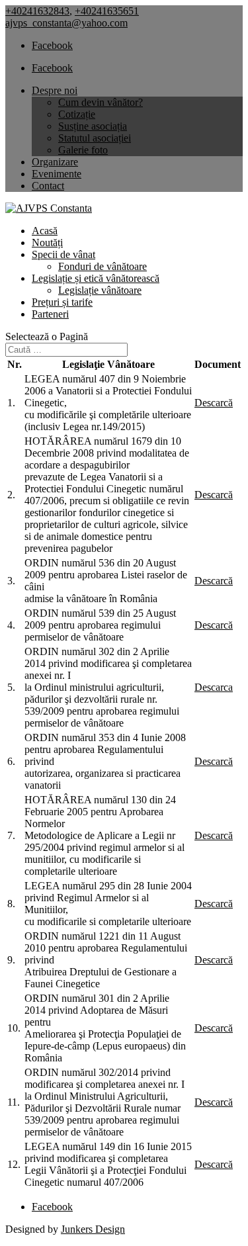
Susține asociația (92, 126)
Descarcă (213, 402)
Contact (48, 185)
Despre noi (54, 90)
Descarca (213, 687)
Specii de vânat (63, 254)
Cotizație (76, 114)
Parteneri (50, 314)
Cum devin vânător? (100, 102)
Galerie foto (83, 150)
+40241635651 (107, 11)
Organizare (55, 161)
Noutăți (47, 242)
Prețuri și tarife (62, 302)
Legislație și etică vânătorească (95, 278)
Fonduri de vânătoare (102, 266)
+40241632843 (37, 11)
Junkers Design (93, 1229)
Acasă (45, 230)
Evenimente (56, 173)
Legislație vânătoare (100, 290)
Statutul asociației (94, 138)
